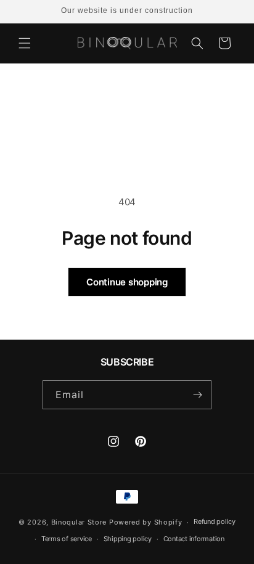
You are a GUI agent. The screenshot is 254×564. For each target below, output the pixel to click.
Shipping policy (128, 538)
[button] (24, 43)
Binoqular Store (79, 522)
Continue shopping (127, 282)
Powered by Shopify (145, 522)
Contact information (193, 538)
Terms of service (66, 538)
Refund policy (215, 521)
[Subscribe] (197, 394)
